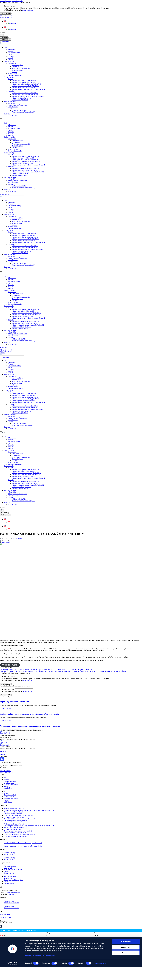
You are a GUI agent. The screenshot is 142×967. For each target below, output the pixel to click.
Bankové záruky (13, 73)
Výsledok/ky (4, 37)
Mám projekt (12, 103)
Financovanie (12, 63)
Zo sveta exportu (27, 678)
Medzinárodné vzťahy (14, 52)
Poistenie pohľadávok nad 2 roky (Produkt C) (26, 86)
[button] (71, 119)
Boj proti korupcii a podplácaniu (14, 812)
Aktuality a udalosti (10, 781)
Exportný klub (12, 115)
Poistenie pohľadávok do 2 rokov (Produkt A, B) (26, 84)
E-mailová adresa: (9, 676)
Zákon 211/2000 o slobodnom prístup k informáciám (20, 819)
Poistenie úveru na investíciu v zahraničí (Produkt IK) (28, 96)
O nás (5, 47)
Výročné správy (9, 783)
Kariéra (6, 786)
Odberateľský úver (17, 70)
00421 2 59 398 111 (6, 917)
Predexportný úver (17, 65)
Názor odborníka (62, 678)
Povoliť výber (125, 947)
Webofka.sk (12, 894)
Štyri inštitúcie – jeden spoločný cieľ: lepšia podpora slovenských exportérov (30, 726)
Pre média (11, 56)
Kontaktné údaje (9, 901)
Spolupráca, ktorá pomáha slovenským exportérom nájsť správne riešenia (29, 714)
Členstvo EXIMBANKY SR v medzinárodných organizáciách (23, 843)
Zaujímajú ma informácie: (12, 678)
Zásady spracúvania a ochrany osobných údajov (18, 815)
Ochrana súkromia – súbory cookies (15, 817)
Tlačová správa (17, 538)
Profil (5, 777)
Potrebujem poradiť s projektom (17, 105)
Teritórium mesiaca (76, 678)
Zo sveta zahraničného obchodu (45, 678)
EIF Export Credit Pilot (19, 110)
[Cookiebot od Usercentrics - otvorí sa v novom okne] (12, 963)
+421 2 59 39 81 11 (6, 15)
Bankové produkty (9, 61)
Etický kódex (8, 788)
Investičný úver (16, 66)
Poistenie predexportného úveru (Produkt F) (25, 94)
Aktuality (10, 58)
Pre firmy (10, 79)
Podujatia (7, 114)
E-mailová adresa (9, 689)
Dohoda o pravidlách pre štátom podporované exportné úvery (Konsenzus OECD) (29, 810)
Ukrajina (10, 108)
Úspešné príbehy (95, 678)
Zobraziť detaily (100, 963)
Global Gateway (13, 107)
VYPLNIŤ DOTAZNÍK (9, 665)
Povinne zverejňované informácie (14, 808)
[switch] (54, 963)
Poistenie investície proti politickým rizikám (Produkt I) (28, 89)
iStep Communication (13, 892)
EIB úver (14, 72)
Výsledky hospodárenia (11, 784)
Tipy (86, 678)
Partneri (10, 54)
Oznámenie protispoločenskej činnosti (15, 820)
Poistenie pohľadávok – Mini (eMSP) (23, 82)
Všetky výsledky (5, 39)
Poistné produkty (9, 77)
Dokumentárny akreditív (15, 75)
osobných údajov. (27, 680)
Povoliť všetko (126, 941)
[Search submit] (1, 35)
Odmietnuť (126, 953)
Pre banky (11, 91)
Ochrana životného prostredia (13, 814)
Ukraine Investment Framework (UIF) (23, 112)
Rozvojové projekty (10, 101)
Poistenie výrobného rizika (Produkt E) (23, 87)
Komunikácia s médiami (11, 903)
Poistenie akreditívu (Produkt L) (21, 98)
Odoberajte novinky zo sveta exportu (11, 1)
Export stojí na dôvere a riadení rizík (14, 702)
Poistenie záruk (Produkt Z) (20, 100)
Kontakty (10, 59)
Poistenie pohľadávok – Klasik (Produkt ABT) (26, 80)
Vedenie (10, 51)
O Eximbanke (12, 49)
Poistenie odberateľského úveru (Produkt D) (25, 93)
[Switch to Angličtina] (12, 23)
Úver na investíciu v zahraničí (21, 68)
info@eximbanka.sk (6, 17)
